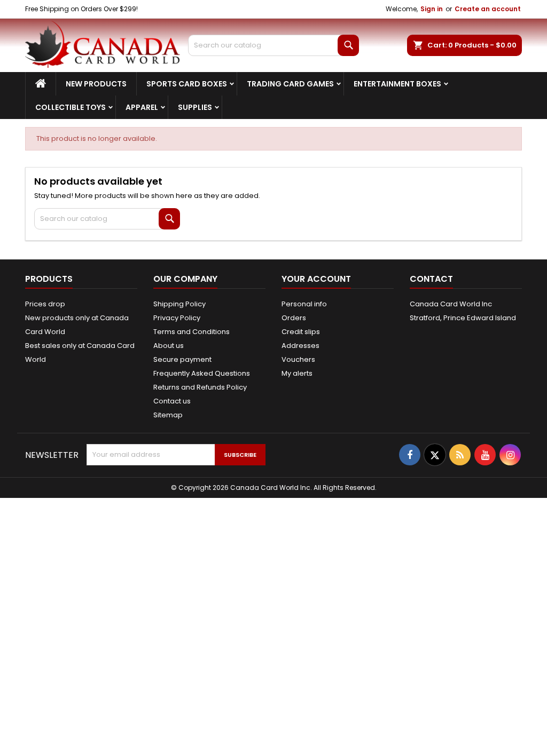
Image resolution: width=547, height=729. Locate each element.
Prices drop (45, 304)
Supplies (195, 107)
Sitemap (168, 415)
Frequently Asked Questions (201, 373)
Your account (316, 279)
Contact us (172, 401)
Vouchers (298, 359)
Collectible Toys (70, 107)
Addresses (300, 345)
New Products (96, 83)
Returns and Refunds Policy (200, 387)
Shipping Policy (179, 304)
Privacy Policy (176, 318)
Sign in (431, 8)
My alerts (297, 373)
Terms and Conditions (191, 332)
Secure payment (182, 359)
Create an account (488, 8)
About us (168, 345)
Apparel (142, 107)
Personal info (304, 304)
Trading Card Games (290, 83)
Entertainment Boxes (397, 83)
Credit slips (301, 332)
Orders (294, 318)
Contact (431, 279)
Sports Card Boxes (186, 83)
